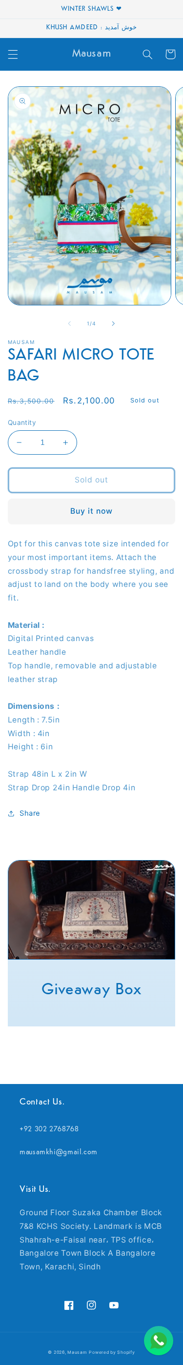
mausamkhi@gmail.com (59, 1152)
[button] (12, 54)
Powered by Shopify (112, 1352)
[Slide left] (69, 323)
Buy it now (91, 511)
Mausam (77, 1352)
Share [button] (30, 813)
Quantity (22, 422)
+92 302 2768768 (49, 1129)
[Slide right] (113, 323)
